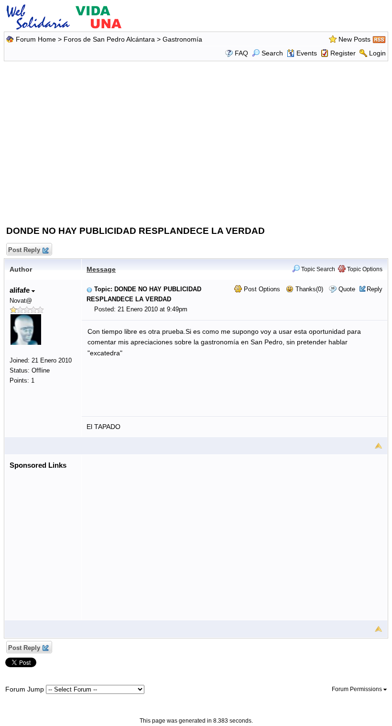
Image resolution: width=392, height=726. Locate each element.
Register (343, 53)
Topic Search (317, 269)
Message (101, 269)
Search (272, 53)
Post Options (261, 289)
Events (306, 53)
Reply (374, 289)
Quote (346, 289)
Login (377, 53)
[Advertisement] (197, 141)
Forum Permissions (357, 689)
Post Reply (24, 249)
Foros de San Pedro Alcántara (109, 39)
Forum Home (36, 39)
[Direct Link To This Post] (89, 289)
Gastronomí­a (182, 39)
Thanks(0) (308, 289)
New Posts (354, 39)
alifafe (21, 290)
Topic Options (364, 269)
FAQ (241, 53)
